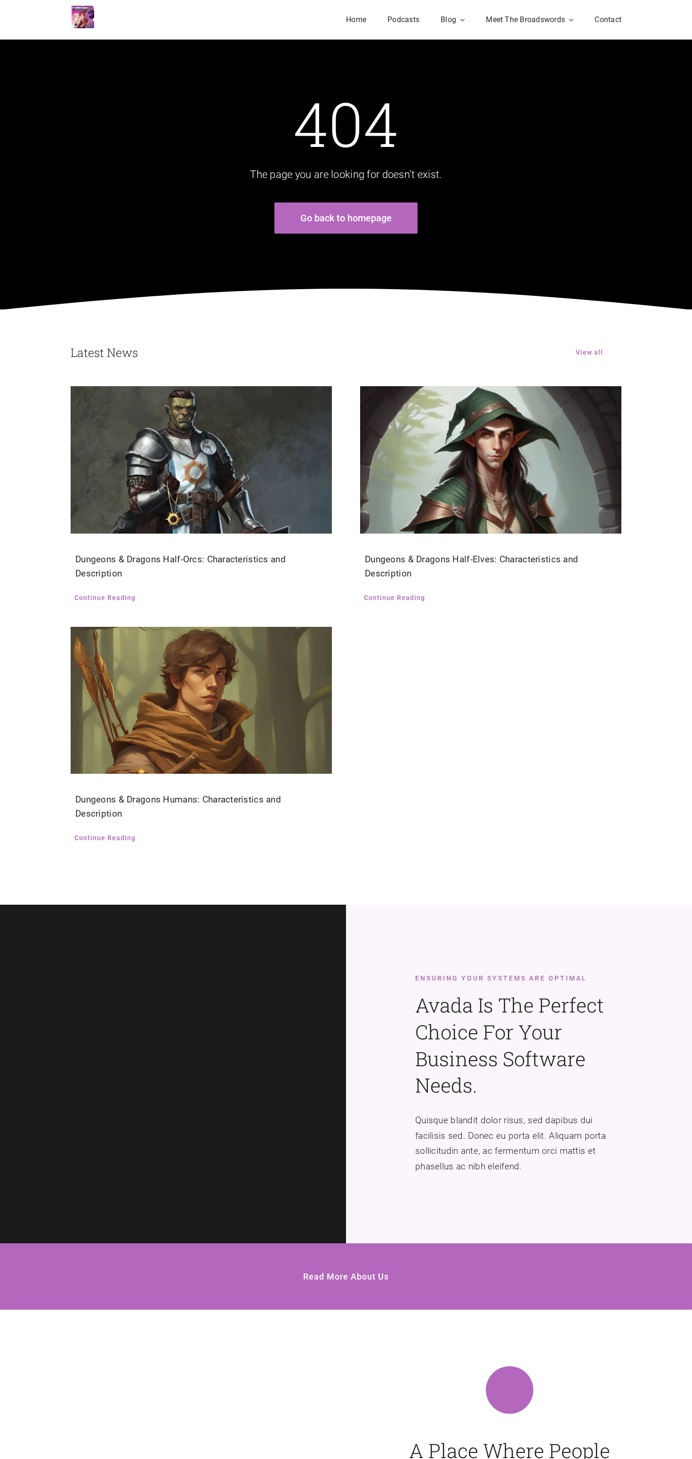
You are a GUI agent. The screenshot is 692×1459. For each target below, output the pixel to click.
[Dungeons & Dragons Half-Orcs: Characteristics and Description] (201, 459)
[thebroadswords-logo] (82, 9)
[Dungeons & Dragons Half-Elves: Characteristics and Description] (490, 459)
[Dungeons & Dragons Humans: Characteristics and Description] (201, 700)
